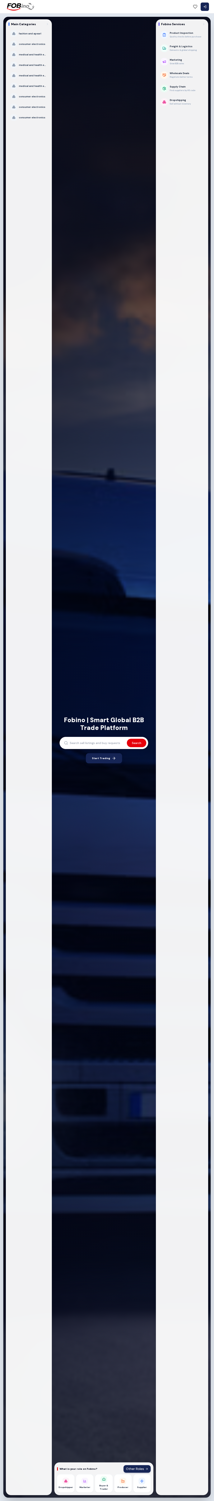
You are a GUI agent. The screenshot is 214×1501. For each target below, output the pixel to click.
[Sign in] (205, 7)
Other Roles (135, 1469)
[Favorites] (195, 7)
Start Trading (101, 758)
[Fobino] (20, 7)
